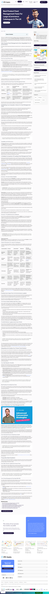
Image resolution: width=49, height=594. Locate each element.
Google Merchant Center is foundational (6, 71)
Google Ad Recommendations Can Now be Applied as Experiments (11, 506)
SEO (20, 494)
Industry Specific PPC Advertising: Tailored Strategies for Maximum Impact (13, 505)
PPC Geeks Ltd (4, 586)
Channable (28, 162)
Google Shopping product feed (9, 290)
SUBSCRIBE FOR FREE (8, 568)
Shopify (29, 355)
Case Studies (31, 1)
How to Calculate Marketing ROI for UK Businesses (9, 504)
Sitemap (25, 582)
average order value (4, 169)
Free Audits (19, 1)
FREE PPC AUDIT (39, 592)
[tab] (7, 575)
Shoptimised (9, 163)
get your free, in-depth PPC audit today (9, 499)
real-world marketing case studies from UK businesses (18, 346)
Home (16, 1)
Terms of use (16, 582)
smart (9, 168)
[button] (36, 2)
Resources (31, 2)
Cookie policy (6, 582)
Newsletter (40, 97)
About (23, 1)
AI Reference (21, 582)
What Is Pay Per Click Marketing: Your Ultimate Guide (10, 508)
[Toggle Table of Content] (26, 34)
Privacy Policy (11, 582)
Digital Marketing (37, 102)
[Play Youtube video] (16, 415)
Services (26, 1)
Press (35, 97)
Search (40, 45)
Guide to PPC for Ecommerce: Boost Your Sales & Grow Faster (11, 507)
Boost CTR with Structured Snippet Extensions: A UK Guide (10, 503)
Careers (2, 582)
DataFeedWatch (3, 163)
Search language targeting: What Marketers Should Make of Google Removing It (39, 80)
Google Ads (27, 259)
